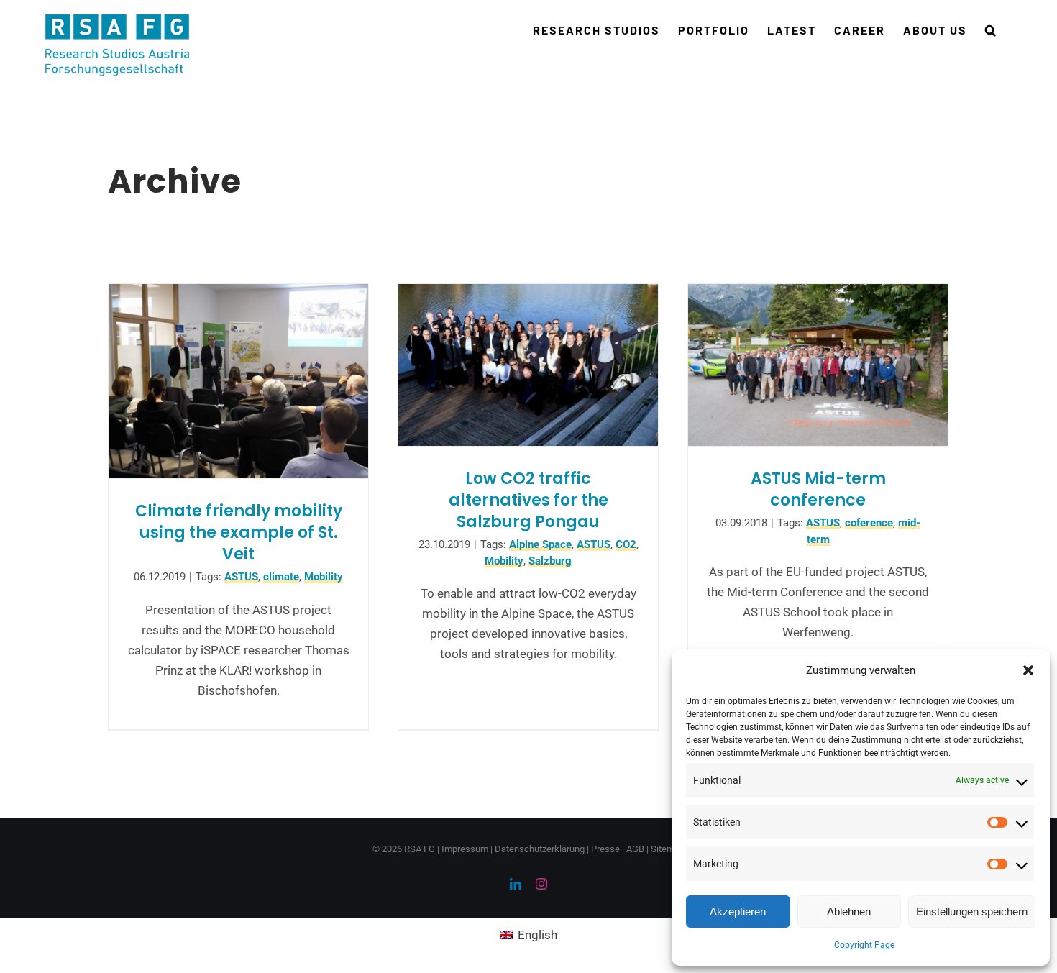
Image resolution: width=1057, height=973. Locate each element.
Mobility (323, 576)
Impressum (464, 849)
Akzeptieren (738, 911)
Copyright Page (864, 945)
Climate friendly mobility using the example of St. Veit (238, 532)
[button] (1028, 670)
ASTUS (241, 576)
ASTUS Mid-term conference (818, 489)
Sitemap (668, 849)
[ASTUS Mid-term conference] (818, 365)
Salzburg (550, 560)
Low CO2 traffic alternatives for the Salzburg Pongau (528, 500)
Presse (605, 849)
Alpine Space (540, 544)
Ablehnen (849, 911)
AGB (635, 849)
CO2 (626, 544)
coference (869, 522)
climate (281, 576)
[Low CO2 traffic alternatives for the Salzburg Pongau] (528, 365)
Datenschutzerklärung (540, 849)
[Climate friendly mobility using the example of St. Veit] (238, 381)
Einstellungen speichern (972, 911)
